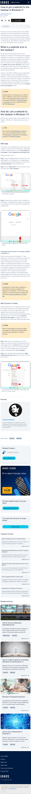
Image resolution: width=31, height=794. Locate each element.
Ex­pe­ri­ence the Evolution (11, 508)
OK (3, 791)
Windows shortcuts (16, 98)
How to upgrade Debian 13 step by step (12, 576)
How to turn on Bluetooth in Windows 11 (12, 733)
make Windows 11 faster (18, 131)
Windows (19, 438)
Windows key (11, 104)
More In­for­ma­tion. (13, 788)
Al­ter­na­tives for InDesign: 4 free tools (12, 588)
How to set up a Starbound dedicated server (11, 624)
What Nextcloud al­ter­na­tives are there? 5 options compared (15, 551)
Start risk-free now (9, 458)
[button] (15, 481)
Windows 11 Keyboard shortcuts (13, 697)
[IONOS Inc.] (15, 776)
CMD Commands (15, 136)
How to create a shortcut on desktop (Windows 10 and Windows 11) (15, 661)
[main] (15, 237)
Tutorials (11, 438)
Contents (6, 26)
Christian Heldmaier (8, 419)
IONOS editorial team (6, 13)
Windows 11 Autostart (12, 135)
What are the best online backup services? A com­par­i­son (15, 564)
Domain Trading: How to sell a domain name (13, 539)
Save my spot (15, 527)
